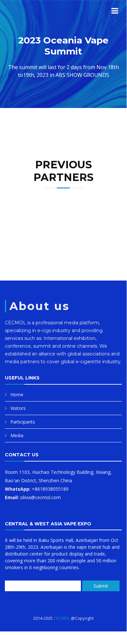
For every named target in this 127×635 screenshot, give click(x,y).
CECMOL (62, 618)
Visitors (18, 408)
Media (16, 435)
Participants (22, 422)
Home (16, 394)
